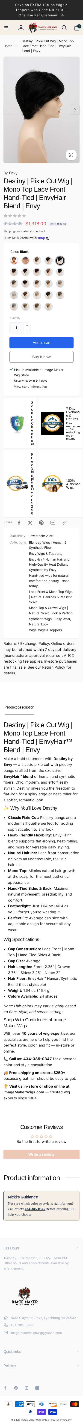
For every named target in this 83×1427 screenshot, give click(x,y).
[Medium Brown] (48, 295)
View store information (30, 386)
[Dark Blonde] (48, 272)
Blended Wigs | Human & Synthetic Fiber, (47, 544)
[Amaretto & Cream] (48, 260)
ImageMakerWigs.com (23, 1092)
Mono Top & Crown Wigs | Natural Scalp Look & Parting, (51, 610)
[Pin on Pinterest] (41, 522)
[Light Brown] (25, 260)
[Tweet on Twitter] (30, 522)
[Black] (60, 260)
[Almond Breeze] (37, 260)
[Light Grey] (14, 295)
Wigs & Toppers (50, 630)
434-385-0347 (35, 1209)
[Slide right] (75, 110)
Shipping (9, 231)
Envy (10, 173)
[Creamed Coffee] (14, 260)
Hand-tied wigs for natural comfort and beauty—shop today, (49, 580)
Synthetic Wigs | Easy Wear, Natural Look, (50, 621)
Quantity (15, 317)
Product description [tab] (19, 707)
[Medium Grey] (14, 307)
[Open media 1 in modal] (41, 110)
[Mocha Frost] (60, 295)
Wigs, (33, 630)
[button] (6, 28)
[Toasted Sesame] (37, 307)
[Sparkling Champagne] (25, 307)
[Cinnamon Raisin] (37, 272)
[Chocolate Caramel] (14, 272)
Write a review (41, 1154)
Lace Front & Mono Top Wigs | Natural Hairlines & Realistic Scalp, (50, 597)
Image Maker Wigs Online (35, 1419)
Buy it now (41, 357)
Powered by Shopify (61, 1419)
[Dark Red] (25, 284)
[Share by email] (53, 522)
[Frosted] (37, 284)
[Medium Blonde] (37, 295)
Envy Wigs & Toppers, (45, 553)
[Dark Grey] (14, 284)
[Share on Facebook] (19, 522)
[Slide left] (8, 110)
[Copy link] (64, 522)
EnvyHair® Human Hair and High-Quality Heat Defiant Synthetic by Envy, (49, 564)
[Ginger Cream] (48, 284)
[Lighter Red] (25, 295)
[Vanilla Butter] (48, 307)
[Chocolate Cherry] (25, 272)
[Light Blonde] (60, 284)
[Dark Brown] (60, 272)
